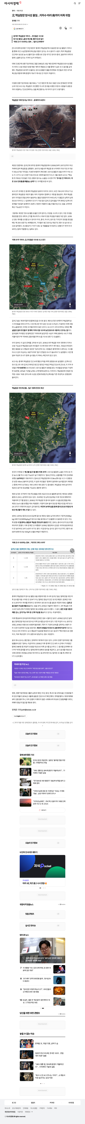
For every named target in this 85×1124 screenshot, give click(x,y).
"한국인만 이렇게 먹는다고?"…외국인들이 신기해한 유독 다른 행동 (33, 677)
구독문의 (42, 1108)
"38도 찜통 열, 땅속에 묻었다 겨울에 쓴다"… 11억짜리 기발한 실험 (49, 772)
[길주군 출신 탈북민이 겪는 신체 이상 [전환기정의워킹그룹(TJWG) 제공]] (42, 567)
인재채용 (25, 1108)
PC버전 (52, 1102)
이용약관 (20, 1112)
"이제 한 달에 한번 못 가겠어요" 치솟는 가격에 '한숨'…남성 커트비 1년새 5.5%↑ (48, 792)
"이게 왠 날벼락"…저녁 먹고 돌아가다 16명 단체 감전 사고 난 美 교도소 (49, 802)
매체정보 (27, 1112)
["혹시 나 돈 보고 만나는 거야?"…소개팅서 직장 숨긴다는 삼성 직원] (26, 1080)
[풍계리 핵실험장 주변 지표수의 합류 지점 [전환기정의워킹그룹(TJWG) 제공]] (42, 126)
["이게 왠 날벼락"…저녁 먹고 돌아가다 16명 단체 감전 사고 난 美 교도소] (25, 806)
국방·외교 (20, 11)
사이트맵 (71, 1102)
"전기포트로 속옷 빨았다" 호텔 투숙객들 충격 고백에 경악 (49, 782)
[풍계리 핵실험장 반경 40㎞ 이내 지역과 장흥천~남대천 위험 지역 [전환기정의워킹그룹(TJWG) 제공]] (42, 276)
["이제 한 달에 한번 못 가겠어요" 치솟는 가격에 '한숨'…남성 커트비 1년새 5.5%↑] (25, 796)
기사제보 (49, 1108)
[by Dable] (61, 1014)
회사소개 (7, 1108)
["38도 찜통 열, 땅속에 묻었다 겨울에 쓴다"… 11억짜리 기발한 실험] (25, 775)
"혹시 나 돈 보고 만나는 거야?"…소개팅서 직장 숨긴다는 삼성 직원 (50, 1076)
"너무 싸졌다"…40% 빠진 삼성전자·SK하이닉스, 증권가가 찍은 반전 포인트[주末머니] (54, 981)
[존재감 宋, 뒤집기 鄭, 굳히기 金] (26, 1047)
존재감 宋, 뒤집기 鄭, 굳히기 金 (46, 1043)
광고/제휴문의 (16, 1108)
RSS (55, 1108)
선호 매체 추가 (19, 29)
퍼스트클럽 (33, 1108)
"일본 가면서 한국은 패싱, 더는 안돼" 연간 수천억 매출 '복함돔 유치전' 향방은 (36, 673)
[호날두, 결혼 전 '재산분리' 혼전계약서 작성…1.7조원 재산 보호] (30, 1005)
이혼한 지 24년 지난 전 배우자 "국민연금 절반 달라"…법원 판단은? (33, 668)
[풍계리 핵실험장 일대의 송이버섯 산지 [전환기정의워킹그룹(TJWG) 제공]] (42, 428)
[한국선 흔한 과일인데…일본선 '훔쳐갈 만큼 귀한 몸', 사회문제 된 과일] (25, 765)
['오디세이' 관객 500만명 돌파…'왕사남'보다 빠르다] (30, 984)
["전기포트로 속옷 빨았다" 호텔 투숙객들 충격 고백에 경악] (25, 785)
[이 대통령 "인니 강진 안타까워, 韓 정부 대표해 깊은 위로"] (30, 973)
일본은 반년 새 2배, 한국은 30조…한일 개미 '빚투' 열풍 (49, 1054)
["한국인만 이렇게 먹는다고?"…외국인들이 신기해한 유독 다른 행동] (30, 994)
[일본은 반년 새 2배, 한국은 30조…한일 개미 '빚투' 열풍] (26, 1058)
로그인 (14, 1102)
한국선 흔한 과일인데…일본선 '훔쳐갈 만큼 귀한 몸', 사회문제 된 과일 (49, 761)
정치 (13, 11)
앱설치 (33, 1102)
